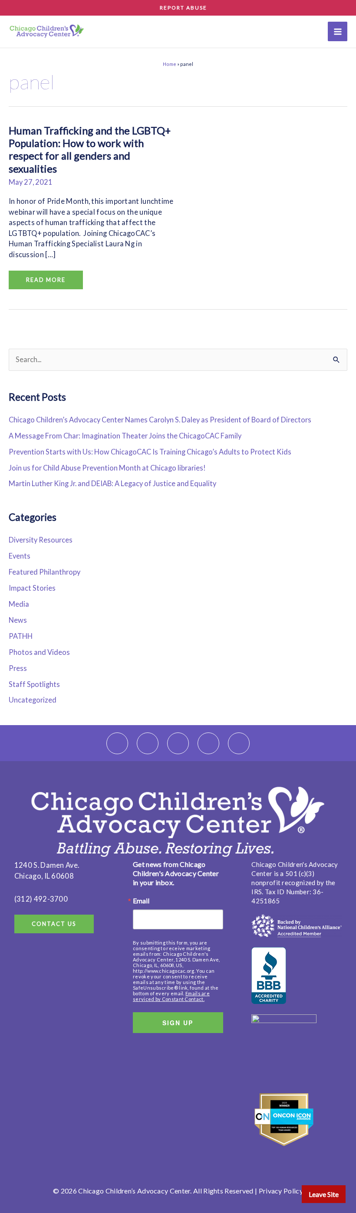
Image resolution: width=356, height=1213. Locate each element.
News (18, 620)
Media (19, 604)
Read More (49, 277)
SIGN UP (177, 1022)
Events (19, 556)
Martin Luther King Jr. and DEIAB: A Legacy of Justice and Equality (112, 483)
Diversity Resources (41, 540)
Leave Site (324, 1194)
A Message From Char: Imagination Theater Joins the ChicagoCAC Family (126, 436)
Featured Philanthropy (44, 572)
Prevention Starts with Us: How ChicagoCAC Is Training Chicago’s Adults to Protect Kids (150, 452)
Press (18, 668)
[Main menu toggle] (337, 31)
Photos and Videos (39, 652)
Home (169, 64)
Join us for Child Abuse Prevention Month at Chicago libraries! (107, 468)
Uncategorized (32, 700)
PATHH (21, 636)
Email (141, 900)
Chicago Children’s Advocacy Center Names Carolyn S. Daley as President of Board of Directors (160, 419)
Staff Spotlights (34, 684)
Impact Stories (32, 588)
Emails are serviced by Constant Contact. (171, 996)
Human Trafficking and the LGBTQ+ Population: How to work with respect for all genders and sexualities (90, 149)
